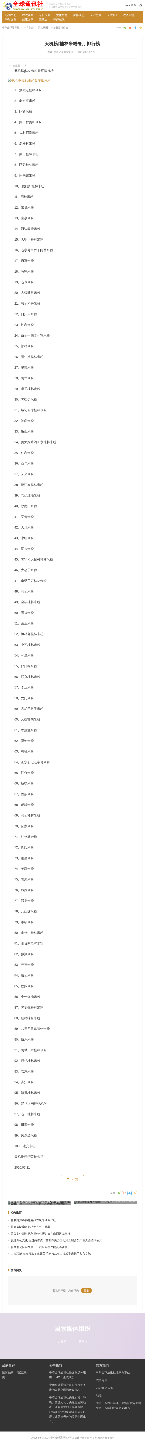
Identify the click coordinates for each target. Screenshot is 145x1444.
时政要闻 (27, 15)
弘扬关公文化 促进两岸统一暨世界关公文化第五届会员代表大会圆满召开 (56, 1240)
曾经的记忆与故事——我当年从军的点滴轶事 (39, 1247)
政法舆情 (128, 15)
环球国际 (10, 19)
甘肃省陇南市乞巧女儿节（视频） (32, 1226)
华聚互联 (21, 1372)
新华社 (83, 1341)
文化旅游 (61, 15)
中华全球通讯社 (10, 27)
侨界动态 (78, 15)
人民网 (62, 1341)
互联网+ (112, 15)
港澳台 (43, 19)
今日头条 (44, 15)
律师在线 (59, 19)
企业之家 (95, 15)
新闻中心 (10, 15)
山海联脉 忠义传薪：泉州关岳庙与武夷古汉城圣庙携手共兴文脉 (51, 1253)
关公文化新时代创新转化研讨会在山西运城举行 (40, 1233)
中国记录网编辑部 (64, 52)
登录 (86, 1290)
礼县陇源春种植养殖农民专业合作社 (33, 1220)
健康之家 (27, 19)
